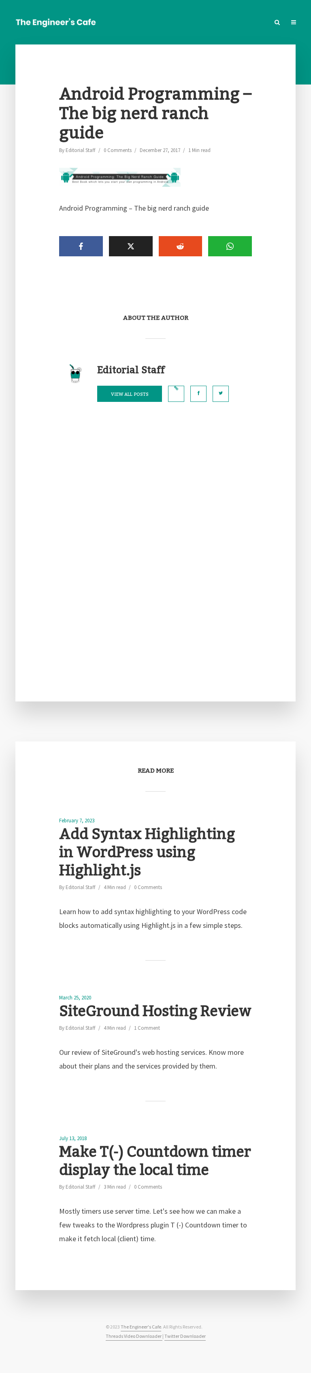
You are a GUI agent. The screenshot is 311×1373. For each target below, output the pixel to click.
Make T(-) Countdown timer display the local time (155, 1161)
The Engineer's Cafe (141, 1327)
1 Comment (147, 1027)
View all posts (130, 394)
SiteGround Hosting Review (155, 1012)
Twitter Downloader (185, 1336)
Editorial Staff (81, 150)
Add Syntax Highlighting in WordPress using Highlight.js (147, 853)
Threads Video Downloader (134, 1336)
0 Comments (118, 150)
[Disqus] (155, 551)
